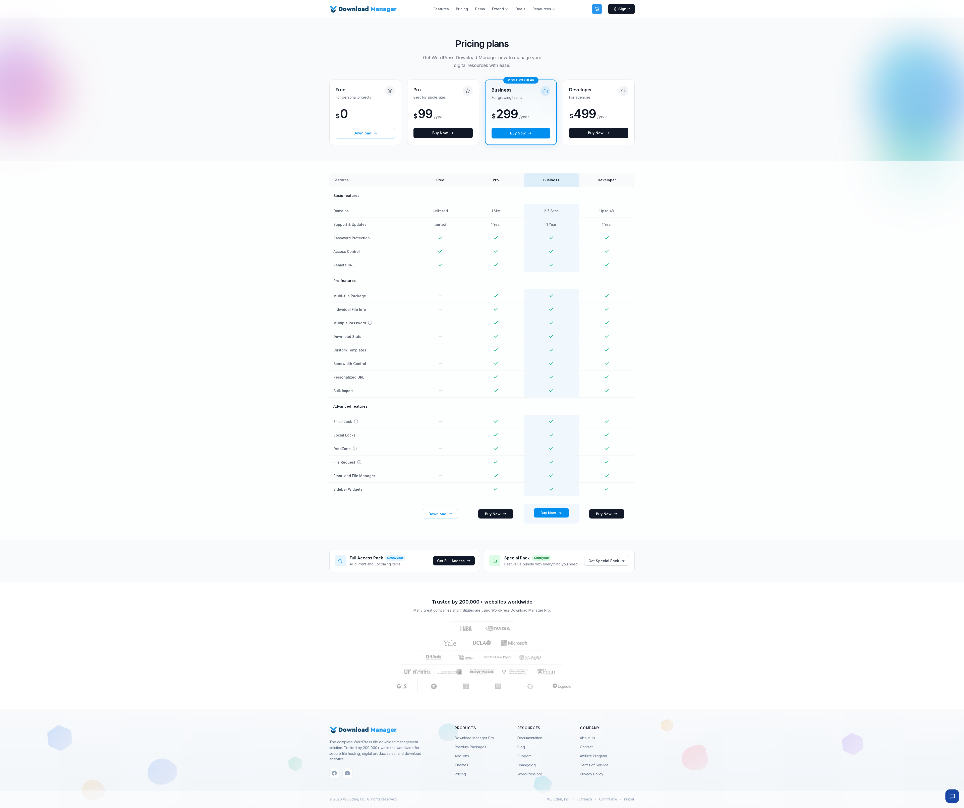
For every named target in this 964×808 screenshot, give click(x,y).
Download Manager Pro (474, 738)
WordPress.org (529, 774)
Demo (480, 9)
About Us (587, 738)
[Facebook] (334, 773)
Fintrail (629, 799)
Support (524, 756)
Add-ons (462, 756)
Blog (521, 747)
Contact (586, 747)
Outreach (584, 799)
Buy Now (440, 133)
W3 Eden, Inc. (558, 799)
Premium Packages (470, 747)
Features (441, 9)
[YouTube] (347, 773)
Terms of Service (594, 765)
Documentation (529, 738)
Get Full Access (451, 561)
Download (362, 133)
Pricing (462, 9)
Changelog (526, 765)
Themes (461, 765)
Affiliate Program (593, 756)
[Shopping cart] (597, 9)
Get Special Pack (603, 561)
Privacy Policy (591, 774)
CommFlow (608, 799)
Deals (520, 9)
